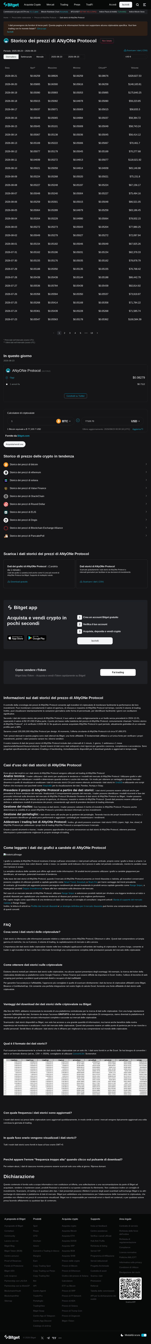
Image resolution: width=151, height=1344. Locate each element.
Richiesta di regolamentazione (127, 1240)
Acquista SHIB (68, 1256)
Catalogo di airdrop (42, 1326)
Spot (35, 1226)
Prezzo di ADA (68, 1301)
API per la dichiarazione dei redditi (103, 1297)
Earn (35, 1261)
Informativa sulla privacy (130, 1262)
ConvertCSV (78, 1053)
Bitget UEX (9, 1271)
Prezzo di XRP (68, 1291)
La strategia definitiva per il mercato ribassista (81, 906)
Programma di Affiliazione (102, 1256)
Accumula (60, 12)
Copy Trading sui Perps (44, 1271)
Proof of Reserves (12, 1261)
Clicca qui (41, 28)
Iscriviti (125, 4)
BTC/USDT (80, 12)
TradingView (39, 1306)
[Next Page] (97, 333)
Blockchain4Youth (12, 1291)
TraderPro (38, 1296)
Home (6, 18)
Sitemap (8, 1301)
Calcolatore (67, 1281)
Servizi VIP (96, 1251)
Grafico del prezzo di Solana (75, 1276)
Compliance (124, 1247)
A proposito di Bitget (13, 1226)
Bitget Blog (9, 1246)
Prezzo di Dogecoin (71, 1316)
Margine (37, 1256)
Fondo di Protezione (13, 1266)
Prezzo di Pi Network (71, 1296)
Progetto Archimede (100, 1266)
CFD (35, 1236)
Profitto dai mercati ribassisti (44, 906)
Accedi (112, 4)
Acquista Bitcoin (69, 1231)
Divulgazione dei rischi (129, 1272)
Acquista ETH (68, 1236)
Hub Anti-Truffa (98, 1241)
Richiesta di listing (99, 1246)
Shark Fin (92, 882)
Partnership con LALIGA (15, 1281)
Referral (94, 1286)
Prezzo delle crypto (71, 1261)
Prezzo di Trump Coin (72, 1311)
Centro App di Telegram (44, 1316)
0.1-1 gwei (30, 12)
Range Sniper (136, 885)
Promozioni (96, 1281)
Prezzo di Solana (70, 1306)
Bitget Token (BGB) (13, 1251)
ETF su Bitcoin (69, 1286)
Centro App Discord (42, 1321)
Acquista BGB (68, 1251)
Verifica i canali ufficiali (101, 1236)
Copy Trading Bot (41, 1276)
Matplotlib (47, 785)
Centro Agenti (39, 1291)
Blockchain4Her (11, 1296)
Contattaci (9, 1231)
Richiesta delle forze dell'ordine (128, 1232)
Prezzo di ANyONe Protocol (45, 18)
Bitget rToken (68, 1321)
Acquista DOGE (69, 1241)
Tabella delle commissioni (102, 1291)
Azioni (36, 1246)
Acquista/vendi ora (14, 444)
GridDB (118, 782)
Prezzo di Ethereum (71, 1271)
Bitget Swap (38, 1311)
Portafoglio (38, 1301)
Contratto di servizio (128, 1226)
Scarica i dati (96, 1276)
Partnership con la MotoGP (17, 1286)
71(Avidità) (118, 12)
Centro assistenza (99, 1231)
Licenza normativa (127, 1252)
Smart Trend (70, 882)
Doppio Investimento (32, 888)
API (34, 1286)
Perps (36, 1231)
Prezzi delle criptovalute (21, 18)
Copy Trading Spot (42, 1266)
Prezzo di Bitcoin (69, 1266)
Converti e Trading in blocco (46, 1251)
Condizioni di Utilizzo (128, 1267)
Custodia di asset (99, 1271)
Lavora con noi (11, 1241)
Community (9, 1236)
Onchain (37, 1241)
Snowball (81, 882)
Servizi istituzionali (99, 1261)
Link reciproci (10, 1276)
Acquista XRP (68, 1246)
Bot (34, 1281)
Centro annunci (11, 1256)
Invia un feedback (99, 1226)
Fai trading (118, 672)
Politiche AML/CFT (128, 1257)
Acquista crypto (69, 1226)
